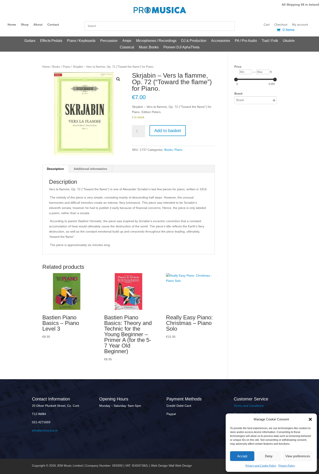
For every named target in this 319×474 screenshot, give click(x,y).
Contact (53, 24)
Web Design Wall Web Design (171, 465)
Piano (66, 66)
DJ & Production (193, 41)
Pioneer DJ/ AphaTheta (181, 47)
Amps (126, 41)
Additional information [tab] (90, 169)
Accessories (220, 41)
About (38, 24)
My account (300, 24)
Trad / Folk (270, 41)
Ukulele (289, 41)
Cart (267, 24)
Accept (242, 456)
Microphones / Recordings (156, 41)
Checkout (280, 24)
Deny (269, 456)
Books (56, 66)
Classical (127, 47)
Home (12, 24)
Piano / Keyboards (81, 41)
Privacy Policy (286, 465)
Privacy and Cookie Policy (260, 465)
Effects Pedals (51, 41)
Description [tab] (55, 169)
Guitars (29, 41)
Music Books (149, 47)
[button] (310, 419)
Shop (25, 24)
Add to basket (167, 130)
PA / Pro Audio (246, 41)
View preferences (297, 456)
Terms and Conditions (249, 405)
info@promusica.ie (45, 430)
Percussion (109, 41)
